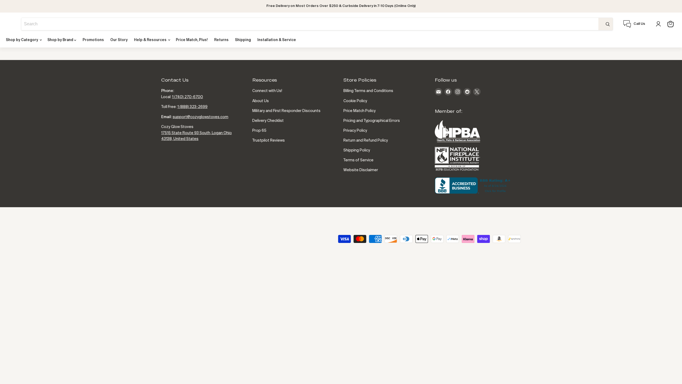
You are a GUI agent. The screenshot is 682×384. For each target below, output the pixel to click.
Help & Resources (150, 40)
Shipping (243, 40)
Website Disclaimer (360, 170)
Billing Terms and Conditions (368, 91)
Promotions (93, 40)
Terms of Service (358, 160)
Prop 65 (259, 131)
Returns (221, 40)
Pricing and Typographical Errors (371, 121)
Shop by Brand (60, 40)
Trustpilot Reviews (268, 140)
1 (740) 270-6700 (187, 97)
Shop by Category (22, 40)
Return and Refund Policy (365, 140)
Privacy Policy (355, 131)
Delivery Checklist (268, 121)
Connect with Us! (267, 91)
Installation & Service (276, 40)
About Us (260, 101)
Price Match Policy (359, 111)
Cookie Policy (355, 101)
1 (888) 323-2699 (192, 107)
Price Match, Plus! (192, 40)
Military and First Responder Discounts (286, 111)
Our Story (119, 40)
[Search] (605, 24)
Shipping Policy (356, 150)
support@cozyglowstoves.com (200, 117)
